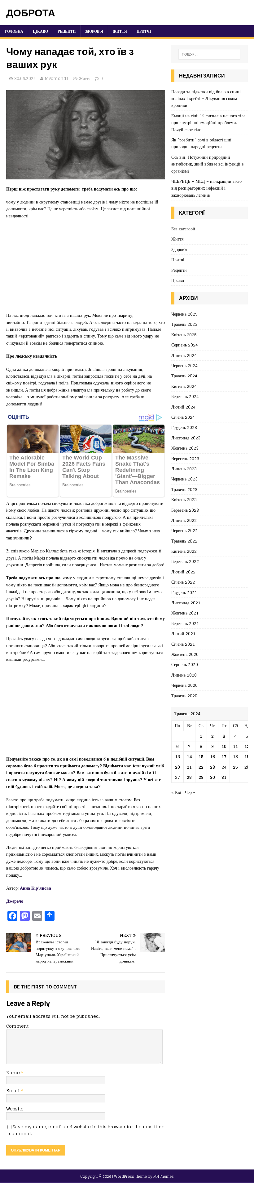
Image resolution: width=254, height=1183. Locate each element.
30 (212, 777)
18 (235, 756)
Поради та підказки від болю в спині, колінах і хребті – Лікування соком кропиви (206, 98)
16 (212, 756)
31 (223, 777)
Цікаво (40, 31)
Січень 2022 (183, 582)
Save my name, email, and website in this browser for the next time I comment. (85, 1130)
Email (13, 1090)
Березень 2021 (185, 623)
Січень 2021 (183, 644)
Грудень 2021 (184, 592)
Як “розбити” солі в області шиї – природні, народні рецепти (203, 143)
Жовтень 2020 (185, 654)
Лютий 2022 (183, 572)
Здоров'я (179, 249)
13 (177, 756)
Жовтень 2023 (185, 448)
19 (246, 756)
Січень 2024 (183, 417)
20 (177, 767)
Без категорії (183, 229)
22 (201, 767)
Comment (17, 1026)
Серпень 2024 (184, 345)
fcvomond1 (57, 78)
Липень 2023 (184, 468)
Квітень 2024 (184, 386)
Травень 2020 (184, 695)
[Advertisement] (85, 268)
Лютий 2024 (183, 407)
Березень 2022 (185, 561)
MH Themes (163, 1176)
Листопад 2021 (185, 602)
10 (223, 746)
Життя (120, 31)
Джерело (14, 901)
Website (15, 1109)
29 (201, 777)
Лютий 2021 (183, 633)
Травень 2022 (184, 541)
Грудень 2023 (184, 427)
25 (235, 767)
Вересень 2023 (185, 458)
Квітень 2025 (184, 334)
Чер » (190, 792)
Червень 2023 (184, 479)
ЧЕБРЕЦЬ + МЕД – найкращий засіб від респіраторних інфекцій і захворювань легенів (206, 188)
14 (189, 756)
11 (235, 746)
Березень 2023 (185, 510)
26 (246, 767)
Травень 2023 (184, 489)
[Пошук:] (209, 54)
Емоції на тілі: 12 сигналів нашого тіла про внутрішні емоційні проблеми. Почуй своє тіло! (208, 122)
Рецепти (67, 31)
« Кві (176, 792)
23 (212, 767)
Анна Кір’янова (35, 888)
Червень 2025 (184, 314)
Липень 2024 (184, 355)
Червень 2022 (184, 530)
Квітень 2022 (184, 551)
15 (201, 756)
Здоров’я (94, 31)
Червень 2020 (184, 685)
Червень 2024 (184, 365)
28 (189, 777)
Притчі (144, 31)
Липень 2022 (184, 520)
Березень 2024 (185, 396)
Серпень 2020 (184, 664)
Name (13, 1072)
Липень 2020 (184, 675)
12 (246, 746)
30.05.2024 (25, 78)
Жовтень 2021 (185, 613)
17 (223, 756)
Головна (14, 31)
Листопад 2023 (185, 438)
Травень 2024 (184, 376)
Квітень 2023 (184, 499)
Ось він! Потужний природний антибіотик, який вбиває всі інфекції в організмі (207, 164)
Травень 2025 (184, 324)
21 (189, 767)
